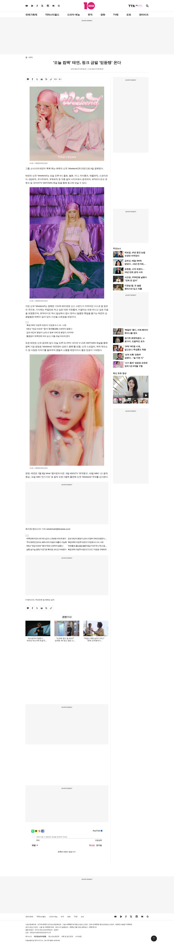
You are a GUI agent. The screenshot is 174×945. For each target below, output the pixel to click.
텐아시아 (38, 940)
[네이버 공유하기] (41, 79)
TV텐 (115, 14)
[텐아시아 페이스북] (37, 6)
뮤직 (90, 14)
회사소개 (28, 936)
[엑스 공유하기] (37, 79)
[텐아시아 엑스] (42, 6)
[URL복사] (51, 79)
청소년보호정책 (53, 936)
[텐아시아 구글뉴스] (59, 6)
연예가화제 (31, 14)
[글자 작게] (60, 79)
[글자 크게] (55, 79)
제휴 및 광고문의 (67, 936)
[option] (131, 387)
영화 (102, 14)
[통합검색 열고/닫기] (147, 6)
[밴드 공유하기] (46, 79)
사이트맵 (78, 936)
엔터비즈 (144, 14)
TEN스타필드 (52, 14)
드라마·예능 (73, 14)
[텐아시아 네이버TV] (32, 6)
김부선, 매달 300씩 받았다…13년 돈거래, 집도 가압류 (134, 264)
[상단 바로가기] (154, 938)
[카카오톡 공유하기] (27, 79)
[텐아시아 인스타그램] (48, 6)
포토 (128, 14)
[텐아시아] (89, 5)
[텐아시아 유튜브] (27, 6)
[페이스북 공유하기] (32, 79)
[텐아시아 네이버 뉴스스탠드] (53, 6)
